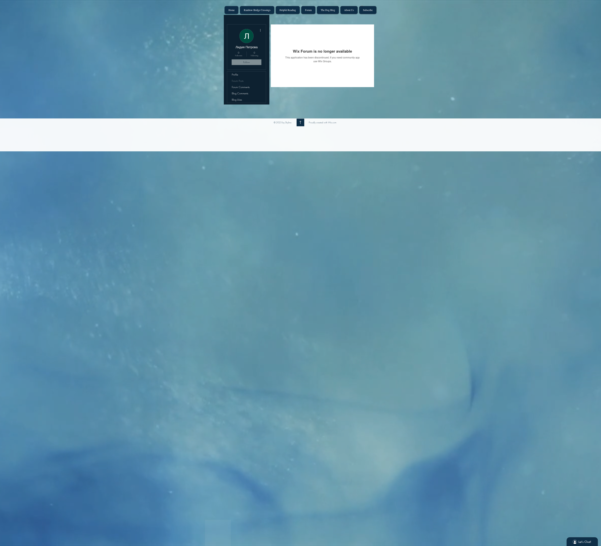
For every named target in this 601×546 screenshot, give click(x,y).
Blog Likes (237, 99)
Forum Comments (241, 87)
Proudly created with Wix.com (322, 122)
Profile (235, 74)
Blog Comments (240, 93)
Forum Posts (238, 81)
